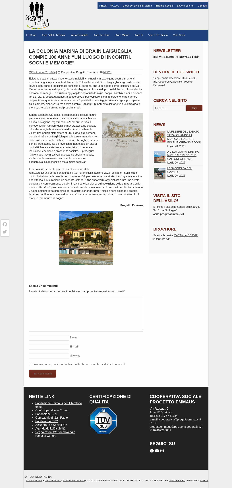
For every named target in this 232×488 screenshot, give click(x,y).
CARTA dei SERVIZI (186, 235)
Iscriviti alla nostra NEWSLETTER (176, 56)
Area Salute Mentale (54, 35)
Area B (138, 35)
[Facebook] (5, 224)
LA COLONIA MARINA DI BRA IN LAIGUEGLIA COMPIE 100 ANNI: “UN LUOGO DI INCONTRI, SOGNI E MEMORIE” (80, 57)
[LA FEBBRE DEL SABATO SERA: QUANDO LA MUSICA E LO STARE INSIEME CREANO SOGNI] (159, 137)
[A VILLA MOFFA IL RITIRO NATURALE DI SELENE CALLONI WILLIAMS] (159, 157)
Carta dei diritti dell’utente (137, 5)
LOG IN (204, 480)
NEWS (103, 5)
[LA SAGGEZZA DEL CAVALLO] (159, 173)
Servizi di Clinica (158, 35)
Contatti (202, 5)
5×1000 (114, 5)
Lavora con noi (185, 5)
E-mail (74, 346)
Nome (74, 337)
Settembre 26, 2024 (43, 72)
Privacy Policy (34, 480)
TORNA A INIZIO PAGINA (38, 477)
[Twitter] (5, 231)
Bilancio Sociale (164, 5)
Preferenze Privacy (74, 480)
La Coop (31, 35)
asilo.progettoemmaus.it (168, 213)
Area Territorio (102, 35)
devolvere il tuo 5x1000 (182, 77)
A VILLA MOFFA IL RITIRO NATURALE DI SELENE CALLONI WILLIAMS (183, 155)
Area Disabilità (79, 35)
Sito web (75, 355)
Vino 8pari (179, 35)
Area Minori (122, 35)
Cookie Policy (53, 480)
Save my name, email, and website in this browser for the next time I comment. (79, 364)
